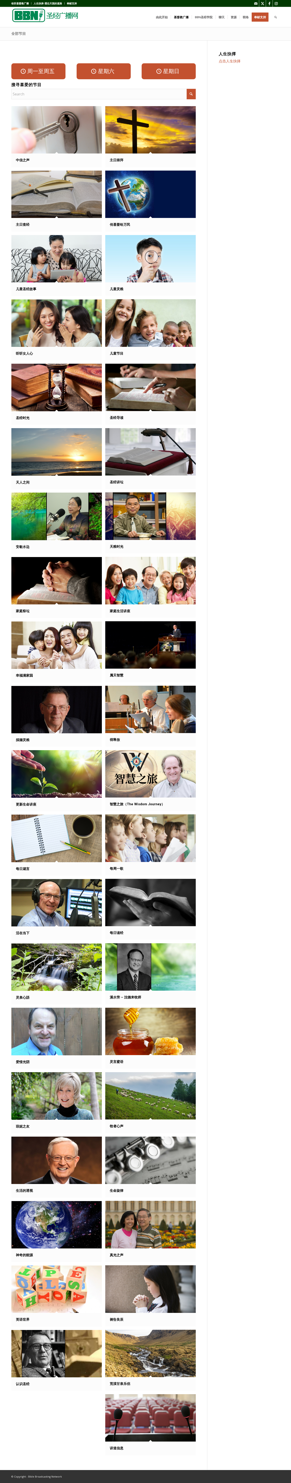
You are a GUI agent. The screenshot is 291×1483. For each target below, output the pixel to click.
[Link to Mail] (255, 3)
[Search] (275, 17)
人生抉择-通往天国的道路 (48, 3)
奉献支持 (72, 3)
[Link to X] (262, 3)
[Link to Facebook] (269, 3)
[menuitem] (21, 3)
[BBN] (45, 17)
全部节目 (18, 33)
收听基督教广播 (20, 3)
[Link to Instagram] (276, 3)
